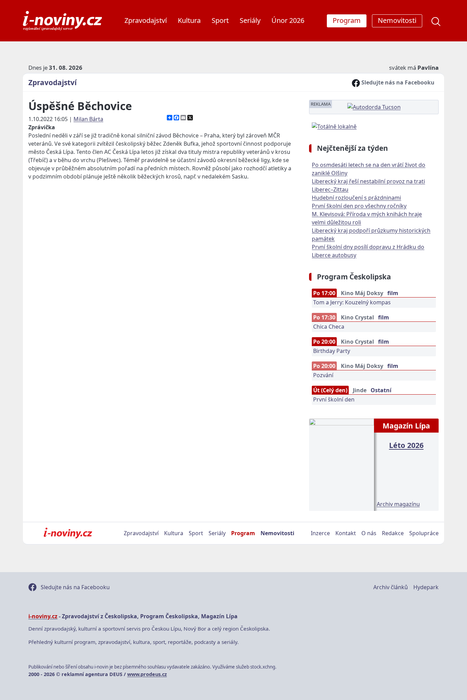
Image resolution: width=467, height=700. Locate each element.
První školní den (334, 399)
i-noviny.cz (42, 616)
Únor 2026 (287, 20)
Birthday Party (331, 351)
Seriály (250, 20)
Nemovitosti (277, 533)
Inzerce (320, 533)
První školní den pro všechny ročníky (359, 206)
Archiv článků (390, 587)
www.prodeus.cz (147, 674)
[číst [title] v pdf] (341, 464)
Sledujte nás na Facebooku (397, 82)
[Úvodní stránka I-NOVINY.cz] (68, 533)
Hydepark (426, 587)
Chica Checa (328, 326)
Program (243, 533)
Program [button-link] (347, 20)
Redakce (393, 533)
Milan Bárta (88, 119)
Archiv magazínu (398, 504)
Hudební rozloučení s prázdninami (356, 197)
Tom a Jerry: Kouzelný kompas (352, 302)
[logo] (62, 20)
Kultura (189, 20)
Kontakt (345, 533)
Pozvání (323, 375)
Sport (220, 20)
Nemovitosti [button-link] (397, 20)
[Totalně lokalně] (334, 126)
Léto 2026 (406, 445)
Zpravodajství (145, 20)
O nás (368, 533)
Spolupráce (424, 533)
